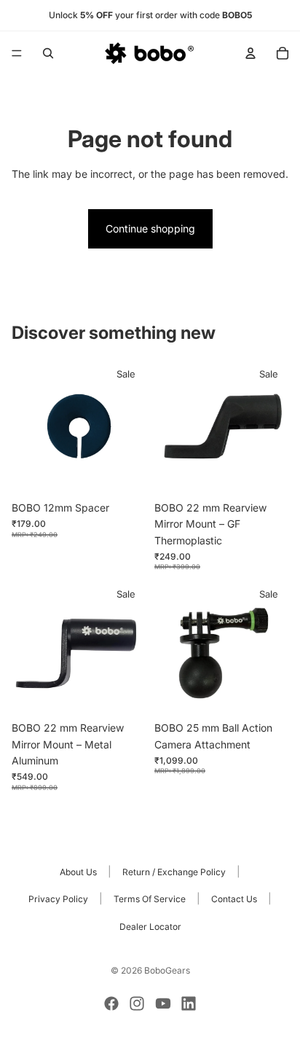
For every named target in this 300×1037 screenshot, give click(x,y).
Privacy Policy (58, 898)
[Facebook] (111, 1003)
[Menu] (16, 53)
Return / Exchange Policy (174, 871)
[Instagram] (137, 1003)
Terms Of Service (150, 898)
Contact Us (234, 898)
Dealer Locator (150, 926)
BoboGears (167, 970)
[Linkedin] (188, 1003)
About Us (78, 871)
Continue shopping (150, 228)
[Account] (250, 53)
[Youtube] (163, 1003)
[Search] (48, 53)
